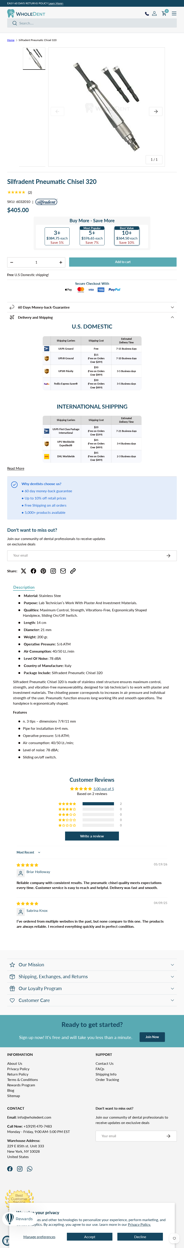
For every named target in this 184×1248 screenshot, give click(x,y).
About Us (14, 1063)
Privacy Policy (18, 1069)
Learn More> (56, 3)
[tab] (24, 587)
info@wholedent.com (29, 1117)
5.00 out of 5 (104, 788)
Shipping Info (106, 1074)
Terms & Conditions (22, 1079)
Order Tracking (107, 1079)
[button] (68, 803)
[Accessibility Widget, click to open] (7, 1241)
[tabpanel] (92, 676)
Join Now (152, 1037)
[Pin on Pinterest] (43, 571)
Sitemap (13, 1095)
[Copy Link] (73, 571)
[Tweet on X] (23, 571)
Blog (10, 1090)
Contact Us (105, 1063)
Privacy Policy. (139, 1224)
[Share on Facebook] (33, 571)
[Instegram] (53, 571)
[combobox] (92, 23)
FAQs (100, 1069)
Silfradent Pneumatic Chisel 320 (38, 40)
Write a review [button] (92, 836)
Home (10, 40)
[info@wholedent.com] (63, 571)
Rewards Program (21, 1085)
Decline (140, 1237)
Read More (15, 468)
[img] (27, 865)
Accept (89, 1237)
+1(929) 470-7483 (29, 1126)
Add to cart (123, 262)
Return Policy (17, 1074)
